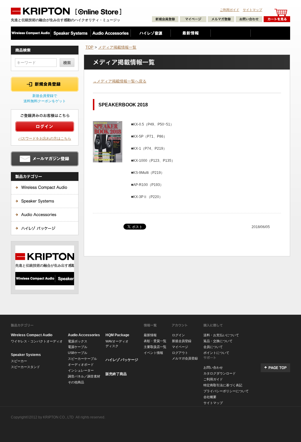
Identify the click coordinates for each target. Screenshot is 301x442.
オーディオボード (81, 364)
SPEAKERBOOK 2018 (123, 104)
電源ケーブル (77, 347)
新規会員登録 (181, 341)
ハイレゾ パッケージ (122, 360)
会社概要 (209, 397)
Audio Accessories (84, 335)
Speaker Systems (26, 355)
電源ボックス (77, 341)
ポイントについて (216, 352)
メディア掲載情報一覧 (117, 47)
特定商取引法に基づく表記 (222, 385)
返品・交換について (218, 341)
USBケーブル (77, 352)
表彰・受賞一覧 (155, 341)
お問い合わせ (213, 367)
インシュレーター (81, 370)
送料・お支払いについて (221, 335)
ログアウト (180, 352)
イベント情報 (153, 352)
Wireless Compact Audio (31, 335)
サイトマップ (252, 9)
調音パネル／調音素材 (84, 376)
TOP (89, 47)
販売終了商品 (116, 374)
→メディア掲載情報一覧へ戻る (119, 81)
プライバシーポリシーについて (226, 391)
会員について (213, 347)
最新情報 (150, 335)
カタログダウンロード (219, 373)
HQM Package (117, 335)
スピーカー (19, 361)
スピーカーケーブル (82, 358)
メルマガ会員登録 (185, 358)
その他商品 (76, 382)
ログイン (178, 335)
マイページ (180, 347)
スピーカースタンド (25, 367)
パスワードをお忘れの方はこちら (44, 138)
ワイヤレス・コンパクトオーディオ (37, 341)
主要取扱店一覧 (155, 347)
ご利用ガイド (229, 9)
